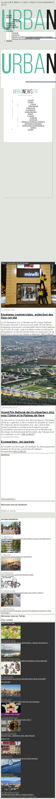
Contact (9, 41)
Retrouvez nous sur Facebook (14, 504)
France (14, 19)
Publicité (14, 33)
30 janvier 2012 (8, 309)
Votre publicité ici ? (8, 499)
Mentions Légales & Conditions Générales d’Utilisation (32, 37)
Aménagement (12, 27)
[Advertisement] (28, 170)
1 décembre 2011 (9, 407)
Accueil (9, 15)
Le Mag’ (9, 17)
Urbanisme (10, 23)
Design (9, 29)
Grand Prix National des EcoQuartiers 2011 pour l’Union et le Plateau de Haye (27, 414)
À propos (9, 31)
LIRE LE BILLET (47, 334)
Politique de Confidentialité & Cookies (25, 39)
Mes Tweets (7, 619)
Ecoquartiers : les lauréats (17, 441)
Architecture (11, 25)
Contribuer (15, 35)
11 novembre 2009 (10, 436)
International (16, 21)
